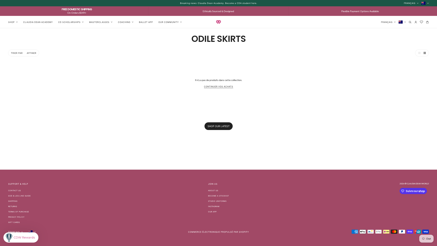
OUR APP (212, 212)
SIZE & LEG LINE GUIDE (19, 196)
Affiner (31, 53)
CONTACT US (14, 190)
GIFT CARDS (14, 222)
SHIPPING (12, 201)
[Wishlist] (421, 22)
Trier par (17, 53)
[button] (418, 53)
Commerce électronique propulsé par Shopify (218, 232)
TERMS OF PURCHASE (18, 212)
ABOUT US (213, 190)
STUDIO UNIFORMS (217, 201)
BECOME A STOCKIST (218, 196)
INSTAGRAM (214, 206)
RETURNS (12, 206)
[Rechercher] (410, 22)
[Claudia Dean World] (218, 22)
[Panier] (427, 22)
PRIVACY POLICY (16, 217)
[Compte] (415, 22)
